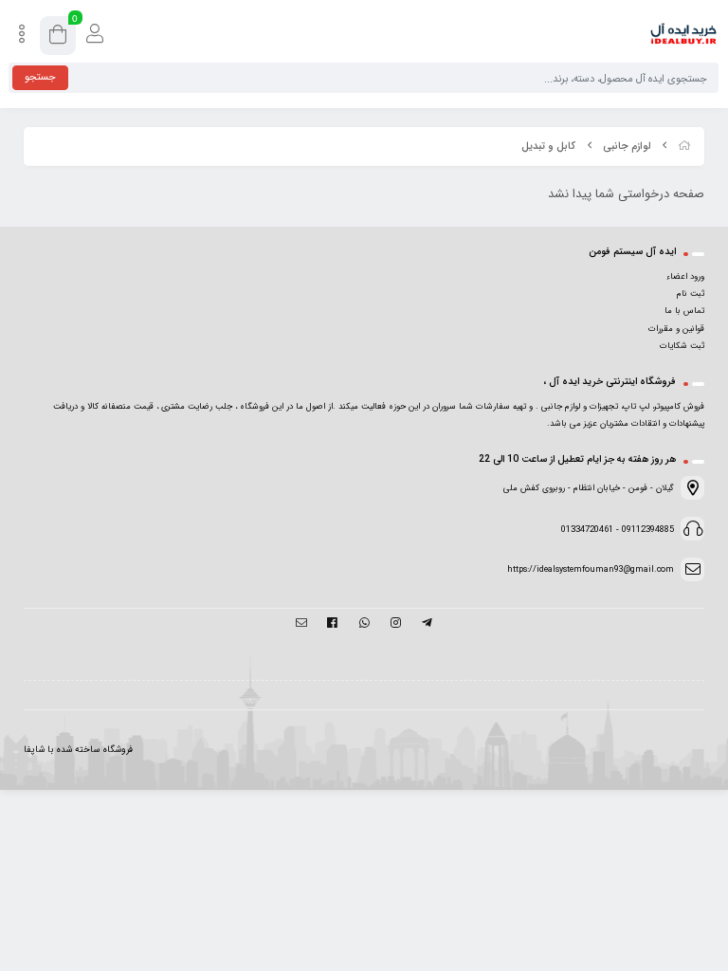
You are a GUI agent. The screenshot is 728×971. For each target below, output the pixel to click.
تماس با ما (684, 311)
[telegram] (427, 624)
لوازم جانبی (626, 146)
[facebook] (332, 624)
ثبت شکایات (682, 346)
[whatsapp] (363, 624)
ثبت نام (690, 294)
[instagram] (396, 624)
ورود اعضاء (685, 277)
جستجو (40, 77)
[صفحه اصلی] (684, 146)
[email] (301, 624)
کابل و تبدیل (548, 146)
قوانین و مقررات (676, 329)
